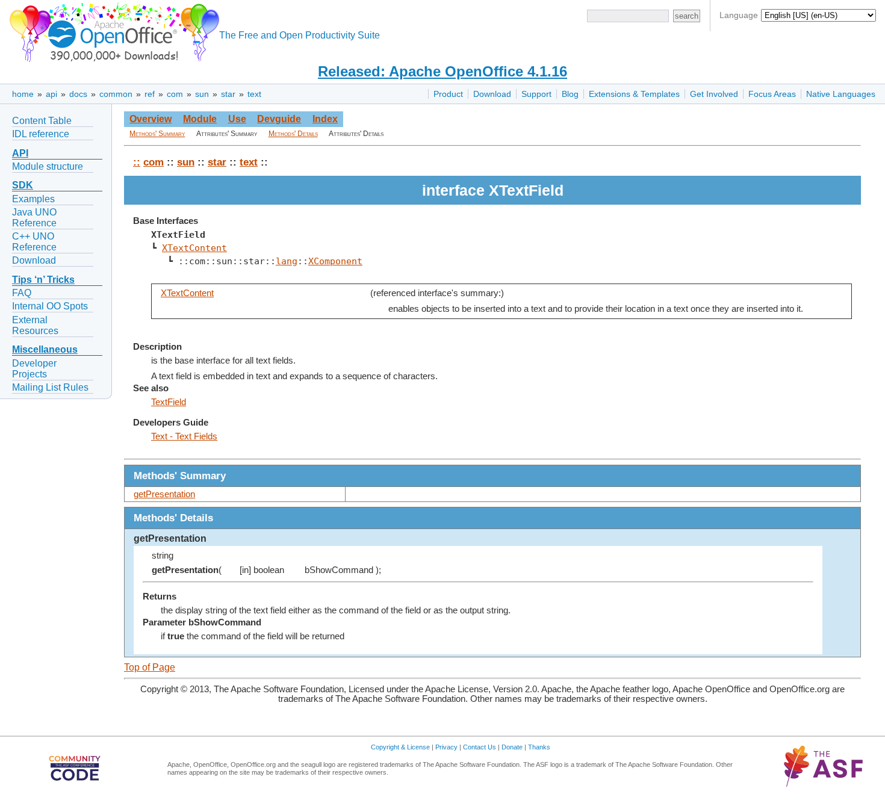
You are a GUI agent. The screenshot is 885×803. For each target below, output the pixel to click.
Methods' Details (293, 133)
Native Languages (840, 94)
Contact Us (479, 747)
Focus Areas (772, 94)
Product (448, 94)
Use (237, 119)
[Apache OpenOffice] (112, 30)
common (115, 94)
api (51, 94)
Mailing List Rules (50, 387)
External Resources (35, 325)
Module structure (47, 166)
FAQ (21, 293)
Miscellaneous (45, 349)
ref (149, 94)
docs (78, 94)
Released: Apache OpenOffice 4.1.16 (442, 71)
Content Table (42, 121)
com (175, 94)
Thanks (539, 747)
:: (136, 162)
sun (202, 94)
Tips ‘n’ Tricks (43, 279)
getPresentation (164, 494)
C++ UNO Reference (34, 241)
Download (492, 94)
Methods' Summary (157, 133)
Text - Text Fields (184, 436)
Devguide (279, 119)
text (254, 94)
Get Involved (714, 94)
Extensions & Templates (634, 94)
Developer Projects (34, 368)
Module (200, 119)
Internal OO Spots (50, 306)
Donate (512, 747)
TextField (168, 402)
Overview (150, 119)
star (228, 94)
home (23, 94)
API (20, 153)
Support (536, 94)
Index (325, 119)
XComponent (335, 261)
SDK (22, 185)
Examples (33, 199)
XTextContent (194, 248)
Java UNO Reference (34, 217)
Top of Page (149, 667)
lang (286, 261)
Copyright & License (400, 747)
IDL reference (40, 134)
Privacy (446, 747)
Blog (570, 94)
